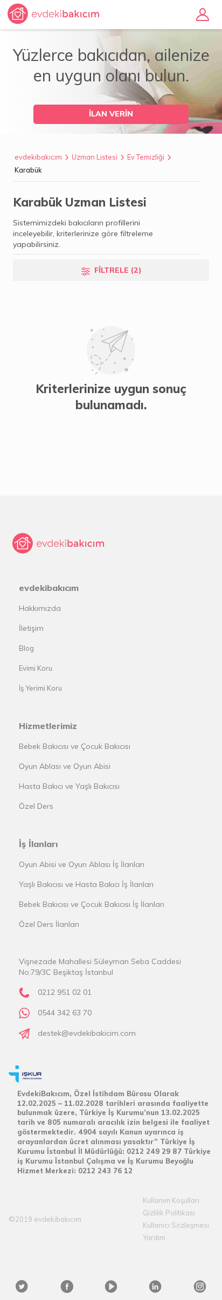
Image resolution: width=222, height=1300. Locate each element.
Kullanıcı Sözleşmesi (176, 1225)
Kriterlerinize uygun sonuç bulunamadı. (111, 396)
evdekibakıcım (38, 157)
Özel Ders (36, 806)
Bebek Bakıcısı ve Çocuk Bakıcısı (74, 746)
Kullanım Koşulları (171, 1200)
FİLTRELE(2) (118, 270)
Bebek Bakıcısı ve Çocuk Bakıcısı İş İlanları (91, 904)
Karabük (28, 170)
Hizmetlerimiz (48, 725)
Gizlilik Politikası (169, 1212)
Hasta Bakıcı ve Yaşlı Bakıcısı (69, 786)
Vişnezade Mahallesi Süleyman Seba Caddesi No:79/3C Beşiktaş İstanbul (100, 967)
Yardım (154, 1237)
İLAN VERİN (111, 114)
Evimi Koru (35, 668)
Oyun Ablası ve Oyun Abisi (64, 766)
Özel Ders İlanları (49, 924)
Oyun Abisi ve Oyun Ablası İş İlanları (81, 864)
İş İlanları (38, 843)
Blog (26, 648)
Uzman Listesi (94, 157)
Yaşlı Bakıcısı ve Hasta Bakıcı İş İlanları (86, 884)
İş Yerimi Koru (40, 688)
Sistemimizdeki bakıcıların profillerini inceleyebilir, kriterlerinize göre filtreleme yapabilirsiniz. (83, 233)
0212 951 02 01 (65, 992)
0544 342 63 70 (65, 1012)
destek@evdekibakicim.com (87, 1033)
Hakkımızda (40, 608)
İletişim (31, 628)
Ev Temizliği (145, 157)
